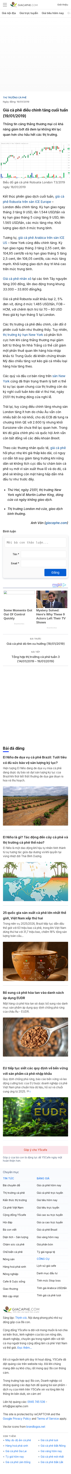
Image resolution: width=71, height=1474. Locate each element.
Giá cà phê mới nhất (52, 1456)
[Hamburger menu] (5, 4)
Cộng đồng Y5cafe (14, 1214)
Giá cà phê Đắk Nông (53, 1445)
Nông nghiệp (10, 1273)
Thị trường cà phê (14, 97)
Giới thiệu (62, 4)
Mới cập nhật (11, 1296)
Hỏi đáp (7, 1222)
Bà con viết (9, 1229)
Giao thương (10, 1288)
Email (15, 563)
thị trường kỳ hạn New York (23, 335)
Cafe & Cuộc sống (14, 1281)
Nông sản (9, 1259)
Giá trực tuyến (28, 13)
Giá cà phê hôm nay (49, 1185)
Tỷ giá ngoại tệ (46, 1251)
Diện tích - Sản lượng (15, 1237)
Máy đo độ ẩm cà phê (18, 1440)
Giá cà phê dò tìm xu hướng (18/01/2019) (36, 644)
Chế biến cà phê (13, 1251)
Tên (16, 554)
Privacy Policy (22, 1418)
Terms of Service (48, 1418)
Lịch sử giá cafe (46, 1265)
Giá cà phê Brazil (47, 1229)
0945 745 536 (36, 1402)
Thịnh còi (21, 1317)
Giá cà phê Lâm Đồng (17, 1462)
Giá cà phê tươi (49, 1440)
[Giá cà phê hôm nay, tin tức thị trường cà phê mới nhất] (24, 4)
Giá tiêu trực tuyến (48, 1207)
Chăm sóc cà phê (13, 1244)
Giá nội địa (9, 13)
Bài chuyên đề (11, 1185)
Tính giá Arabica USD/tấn (52, 1288)
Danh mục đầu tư (47, 1273)
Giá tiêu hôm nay (53, 13)
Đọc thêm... (24, 1347)
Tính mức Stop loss (49, 1280)
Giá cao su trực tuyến (50, 1214)
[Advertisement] (35, 55)
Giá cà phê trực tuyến (50, 1192)
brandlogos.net (35, 1426)
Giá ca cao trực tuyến (50, 1222)
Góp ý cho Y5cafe (35, 1150)
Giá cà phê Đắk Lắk (52, 1462)
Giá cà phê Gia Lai (16, 1451)
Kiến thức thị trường (15, 1200)
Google (7, 1418)
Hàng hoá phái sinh (14, 1266)
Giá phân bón (45, 1244)
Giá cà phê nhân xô (17, 279)
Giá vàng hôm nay (48, 1237)
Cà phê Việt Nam (13, 1207)
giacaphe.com (56, 523)
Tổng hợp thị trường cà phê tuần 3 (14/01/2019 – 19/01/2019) (35, 659)
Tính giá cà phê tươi (49, 1295)
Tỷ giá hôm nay (14, 1456)
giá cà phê (57, 448)
